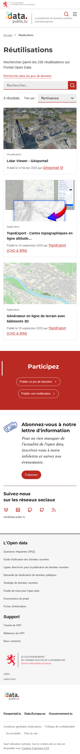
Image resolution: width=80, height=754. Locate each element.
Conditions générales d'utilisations (22, 726)
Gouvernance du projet (16, 598)
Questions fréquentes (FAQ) (19, 551)
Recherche (72, 85)
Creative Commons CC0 (35, 748)
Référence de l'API (13, 633)
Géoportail (51, 168)
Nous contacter (12, 641)
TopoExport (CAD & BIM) (36, 248)
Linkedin (18, 510)
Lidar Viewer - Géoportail (27, 161)
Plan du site (31, 733)
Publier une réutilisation (35, 393)
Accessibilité (13, 733)
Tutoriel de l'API (12, 625)
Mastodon (30, 510)
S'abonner (31, 474)
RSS (54, 510)
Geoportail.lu (12, 713)
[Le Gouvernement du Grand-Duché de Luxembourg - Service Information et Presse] (36, 659)
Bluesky (6, 510)
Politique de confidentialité (60, 726)
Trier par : (30, 98)
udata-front (9, 679)
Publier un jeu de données (36, 381)
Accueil (8, 35)
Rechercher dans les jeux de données (27, 76)
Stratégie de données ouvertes (20, 582)
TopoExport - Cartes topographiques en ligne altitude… (40, 235)
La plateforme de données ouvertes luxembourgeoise (53, 20)
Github (42, 510)
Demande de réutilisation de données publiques (30, 575)
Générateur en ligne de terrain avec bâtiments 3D (36, 318)
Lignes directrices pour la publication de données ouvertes (36, 567)
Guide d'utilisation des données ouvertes (26, 559)
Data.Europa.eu (34, 713)
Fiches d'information (14, 606)
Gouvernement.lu (60, 713)
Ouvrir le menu (75, 14)
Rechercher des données (66, 14)
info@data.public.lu (14, 517)
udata (6, 673)
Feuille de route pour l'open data (21, 590)
